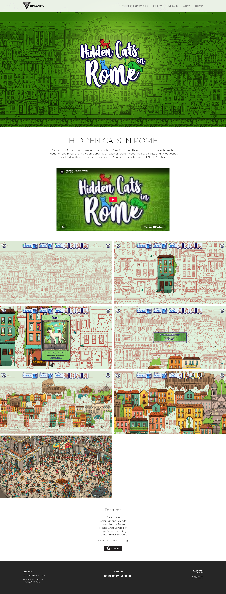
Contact (199, 6)
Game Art (157, 6)
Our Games (172, 6)
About (186, 6)
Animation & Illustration (135, 6)
